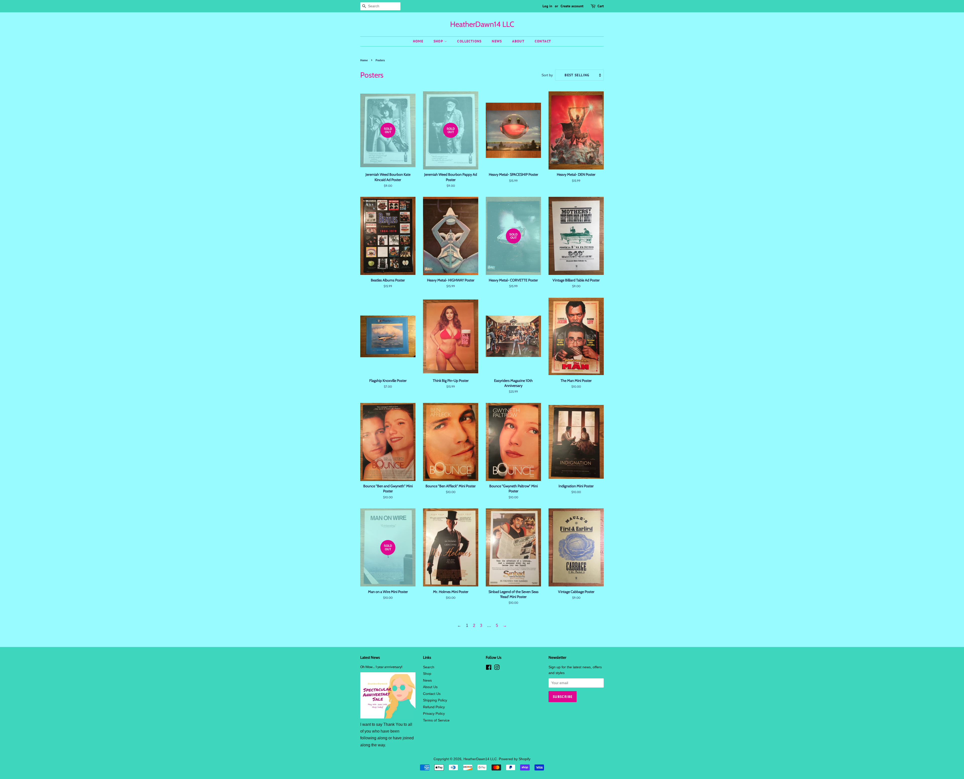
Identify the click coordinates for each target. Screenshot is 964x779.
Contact (543, 41)
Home (418, 41)
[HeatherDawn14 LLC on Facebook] (489, 668)
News (497, 41)
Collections (469, 41)
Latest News (370, 657)
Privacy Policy (434, 713)
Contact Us (432, 694)
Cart (600, 6)
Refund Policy (434, 707)
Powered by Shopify (514, 759)
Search (428, 667)
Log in (547, 6)
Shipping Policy (435, 700)
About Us (430, 687)
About (518, 41)
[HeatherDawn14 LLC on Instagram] (497, 668)
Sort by (547, 75)
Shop (439, 41)
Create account (572, 6)
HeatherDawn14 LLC (482, 24)
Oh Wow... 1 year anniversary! (381, 667)
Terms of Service (436, 720)
